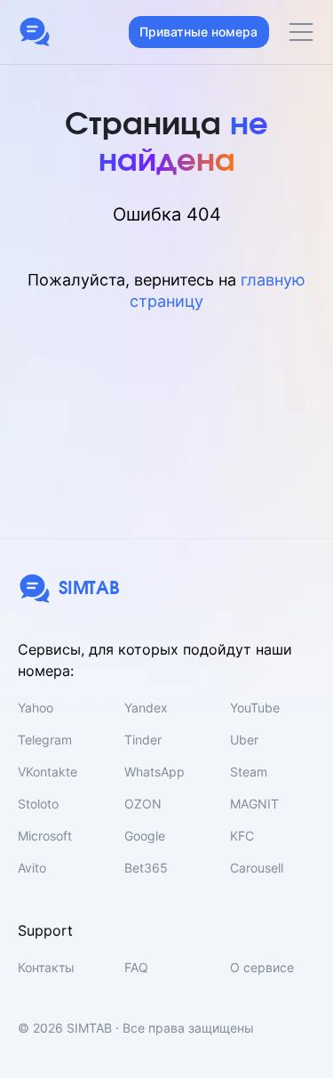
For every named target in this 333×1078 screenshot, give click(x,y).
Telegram (45, 739)
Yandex (146, 707)
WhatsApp (154, 771)
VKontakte (47, 771)
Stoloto (38, 803)
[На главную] (35, 32)
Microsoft (45, 835)
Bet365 (146, 867)
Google (144, 835)
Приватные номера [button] (198, 31)
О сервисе (262, 967)
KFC (242, 835)
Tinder (143, 739)
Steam (248, 771)
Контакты (46, 967)
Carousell (256, 867)
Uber (244, 739)
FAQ (136, 967)
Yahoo (35, 707)
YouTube (255, 707)
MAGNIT (254, 803)
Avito (32, 867)
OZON (143, 803)
